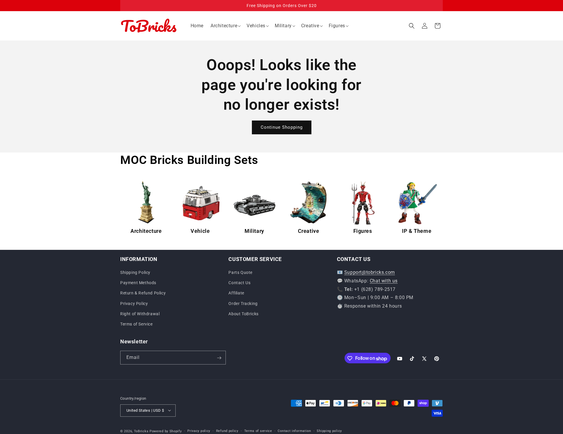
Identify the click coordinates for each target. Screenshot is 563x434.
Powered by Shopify (166, 431)
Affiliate (236, 293)
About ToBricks (243, 313)
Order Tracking (242, 303)
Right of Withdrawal (140, 313)
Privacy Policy (134, 303)
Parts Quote (240, 272)
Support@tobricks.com (369, 272)
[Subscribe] (219, 358)
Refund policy (227, 431)
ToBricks (141, 431)
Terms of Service (136, 324)
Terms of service (258, 431)
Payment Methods (138, 282)
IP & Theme (416, 231)
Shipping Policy (135, 272)
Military (254, 231)
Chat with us (384, 281)
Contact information (294, 431)
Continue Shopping (282, 127)
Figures (362, 231)
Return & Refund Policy (143, 293)
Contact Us (239, 282)
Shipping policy (329, 431)
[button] (225, 26)
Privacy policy (198, 431)
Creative (308, 231)
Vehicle (200, 231)
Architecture (146, 231)
